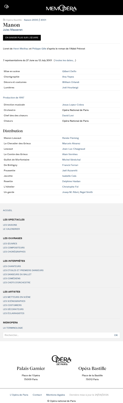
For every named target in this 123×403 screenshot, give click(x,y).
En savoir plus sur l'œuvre (21, 38)
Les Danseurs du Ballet (17, 274)
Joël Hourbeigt (70, 87)
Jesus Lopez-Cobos (73, 105)
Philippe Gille (39, 48)
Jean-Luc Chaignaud (73, 149)
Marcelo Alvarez (71, 143)
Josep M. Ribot (70, 192)
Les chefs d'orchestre (16, 283)
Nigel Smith (86, 192)
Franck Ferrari (70, 165)
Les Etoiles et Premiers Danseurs (23, 270)
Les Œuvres (10, 244)
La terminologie (13, 328)
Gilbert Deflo (69, 71)
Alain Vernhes (70, 154)
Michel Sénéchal (71, 160)
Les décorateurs (13, 309)
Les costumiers (12, 305)
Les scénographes (14, 301)
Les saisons (10, 225)
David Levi (68, 115)
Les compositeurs (14, 248)
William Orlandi (70, 82)
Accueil (7, 210)
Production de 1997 (13, 97)
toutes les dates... (65, 60)
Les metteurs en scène (17, 297)
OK (116, 335)
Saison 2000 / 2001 (35, 20)
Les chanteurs (12, 266)
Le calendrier (11, 229)
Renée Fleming (70, 138)
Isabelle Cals (69, 176)
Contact (37, 395)
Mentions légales (55, 395)
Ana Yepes (68, 77)
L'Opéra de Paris (19, 395)
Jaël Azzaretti (69, 170)
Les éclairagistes (13, 313)
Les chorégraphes (14, 252)
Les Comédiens (11, 279)
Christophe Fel (70, 187)
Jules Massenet (12, 30)
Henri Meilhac (21, 48)
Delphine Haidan (71, 181)
